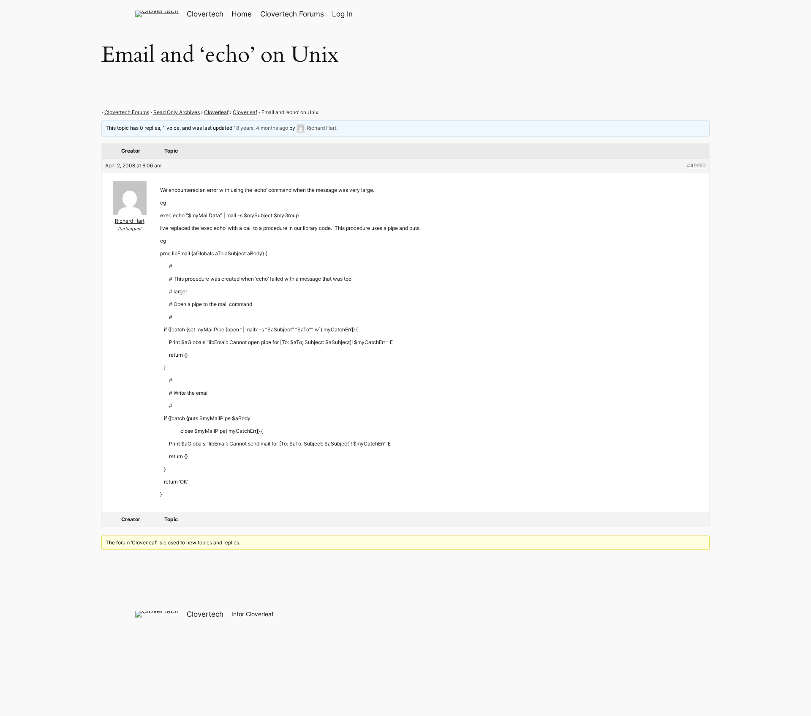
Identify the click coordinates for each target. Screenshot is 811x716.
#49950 (696, 165)
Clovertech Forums (126, 112)
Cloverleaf (216, 112)
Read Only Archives (176, 112)
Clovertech (205, 14)
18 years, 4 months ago (261, 128)
